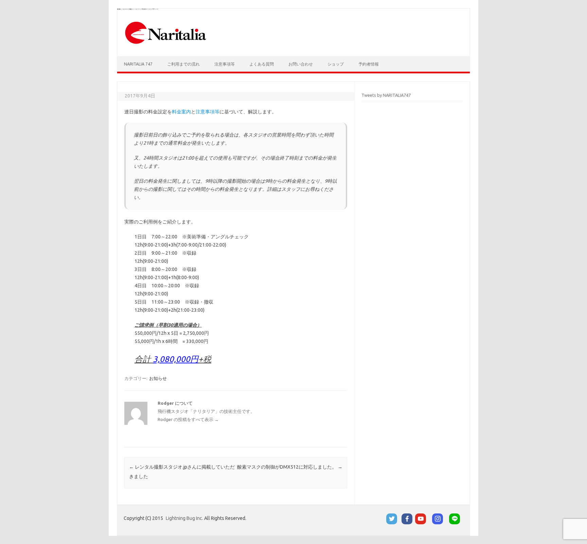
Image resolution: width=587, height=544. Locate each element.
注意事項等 (224, 64)
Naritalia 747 (138, 64)
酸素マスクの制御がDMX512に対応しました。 (289, 467)
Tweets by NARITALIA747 (386, 95)
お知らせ (158, 378)
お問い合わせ (300, 64)
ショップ (335, 64)
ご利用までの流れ (183, 64)
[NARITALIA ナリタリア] (165, 45)
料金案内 (181, 111)
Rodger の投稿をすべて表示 (188, 419)
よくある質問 (261, 64)
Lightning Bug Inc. (184, 518)
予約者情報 (368, 64)
